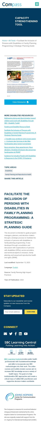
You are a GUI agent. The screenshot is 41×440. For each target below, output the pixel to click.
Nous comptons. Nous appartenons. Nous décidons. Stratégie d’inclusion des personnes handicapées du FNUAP (20, 149)
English (15, 267)
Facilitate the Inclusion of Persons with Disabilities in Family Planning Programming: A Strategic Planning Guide (20, 132)
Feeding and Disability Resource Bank (17, 127)
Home (4, 41)
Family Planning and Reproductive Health (18, 174)
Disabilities (8, 171)
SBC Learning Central (12, 359)
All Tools (12, 41)
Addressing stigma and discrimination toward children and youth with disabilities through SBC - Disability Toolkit (20, 120)
